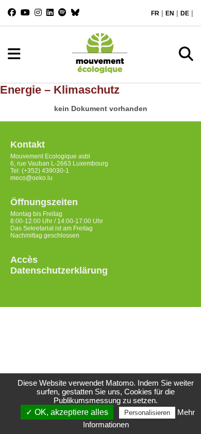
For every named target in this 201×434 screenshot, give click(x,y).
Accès (24, 260)
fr (155, 13)
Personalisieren (147, 413)
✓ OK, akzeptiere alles (67, 412)
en (169, 13)
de (184, 13)
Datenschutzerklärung (59, 270)
